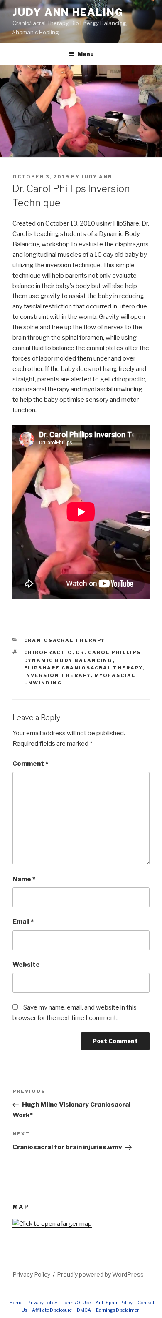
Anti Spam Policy (114, 1302)
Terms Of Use (76, 1302)
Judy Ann (97, 177)
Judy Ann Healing (67, 12)
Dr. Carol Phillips (108, 652)
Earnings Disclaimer (117, 1310)
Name (23, 879)
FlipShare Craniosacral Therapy (83, 668)
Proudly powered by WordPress (100, 1274)
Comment (30, 763)
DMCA (84, 1310)
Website (26, 964)
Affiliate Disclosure (52, 1310)
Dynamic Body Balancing (68, 660)
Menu (85, 54)
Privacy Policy (31, 1274)
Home (16, 1302)
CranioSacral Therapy (65, 640)
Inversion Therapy (57, 675)
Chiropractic (48, 652)
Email (23, 921)
